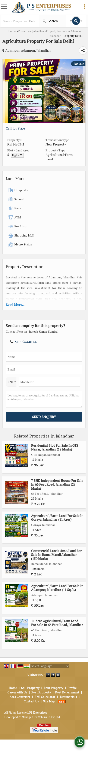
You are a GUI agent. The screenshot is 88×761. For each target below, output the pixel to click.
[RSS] (62, 701)
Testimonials (68, 697)
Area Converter (20, 697)
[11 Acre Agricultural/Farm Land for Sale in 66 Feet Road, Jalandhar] (16, 630)
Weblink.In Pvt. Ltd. (48, 717)
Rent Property (53, 688)
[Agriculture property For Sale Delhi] (43, 122)
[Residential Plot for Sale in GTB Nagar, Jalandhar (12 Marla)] (16, 455)
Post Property (41, 692)
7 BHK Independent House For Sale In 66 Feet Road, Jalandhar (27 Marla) (57, 484)
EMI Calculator (45, 697)
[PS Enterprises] (41, 7)
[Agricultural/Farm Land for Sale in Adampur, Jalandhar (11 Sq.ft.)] (16, 595)
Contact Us (31, 701)
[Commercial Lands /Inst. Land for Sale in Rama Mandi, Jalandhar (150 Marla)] (16, 562)
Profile (72, 688)
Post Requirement (67, 692)
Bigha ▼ (17, 155)
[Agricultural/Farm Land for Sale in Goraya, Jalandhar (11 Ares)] (16, 525)
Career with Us (17, 692)
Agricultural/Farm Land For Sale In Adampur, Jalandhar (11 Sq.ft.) (57, 588)
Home (12, 31)
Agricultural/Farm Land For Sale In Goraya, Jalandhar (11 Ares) (57, 517)
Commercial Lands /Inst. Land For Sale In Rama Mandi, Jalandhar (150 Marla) (56, 555)
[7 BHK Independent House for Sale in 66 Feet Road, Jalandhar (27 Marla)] (16, 492)
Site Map (49, 701)
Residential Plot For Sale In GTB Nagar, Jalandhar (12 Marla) (54, 447)
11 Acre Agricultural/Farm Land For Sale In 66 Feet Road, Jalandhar (57, 623)
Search (52, 21)
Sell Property (30, 688)
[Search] (76, 21)
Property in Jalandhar (31, 31)
